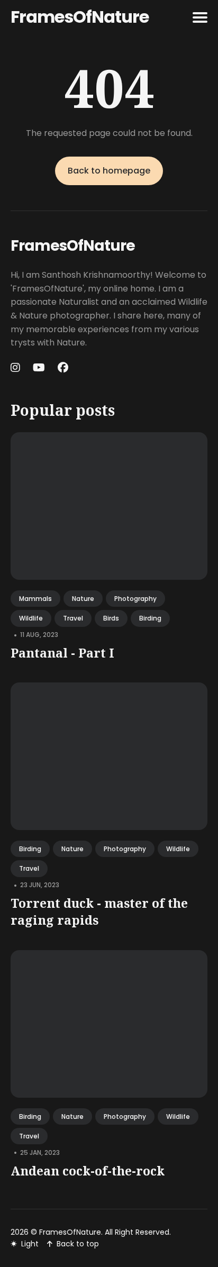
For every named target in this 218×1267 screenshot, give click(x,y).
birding (150, 618)
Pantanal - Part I (62, 652)
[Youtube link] (39, 367)
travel (73, 618)
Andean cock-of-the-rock (88, 1170)
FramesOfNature (80, 17)
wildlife (31, 618)
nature (83, 598)
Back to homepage (109, 171)
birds (111, 618)
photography (135, 598)
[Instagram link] (16, 367)
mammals (35, 598)
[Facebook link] (63, 367)
